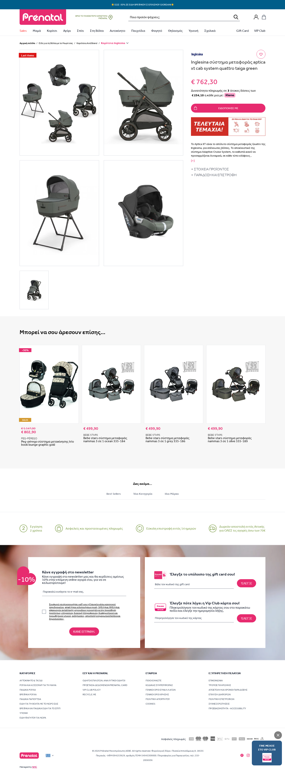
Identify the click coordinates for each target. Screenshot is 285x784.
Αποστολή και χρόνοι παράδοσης (228, 689)
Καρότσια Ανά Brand (87, 43)
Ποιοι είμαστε (154, 680)
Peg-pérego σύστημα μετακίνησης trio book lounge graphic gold (47, 443)
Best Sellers (113, 493)
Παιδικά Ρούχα (28, 689)
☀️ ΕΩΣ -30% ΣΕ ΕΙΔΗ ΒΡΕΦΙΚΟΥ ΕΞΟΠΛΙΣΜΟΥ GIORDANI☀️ (142, 4)
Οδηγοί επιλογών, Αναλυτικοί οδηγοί (104, 680)
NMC (34, 766)
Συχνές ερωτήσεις (219, 703)
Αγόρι (67, 31)
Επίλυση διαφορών (220, 694)
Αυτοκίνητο (117, 31)
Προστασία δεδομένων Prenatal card (105, 685)
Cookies (150, 703)
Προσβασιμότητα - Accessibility (227, 708)
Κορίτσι (52, 31)
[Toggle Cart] (264, 17)
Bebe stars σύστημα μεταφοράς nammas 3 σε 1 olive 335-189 (230, 439)
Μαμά (37, 31)
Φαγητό (156, 31)
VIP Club (259, 31)
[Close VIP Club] (278, 735)
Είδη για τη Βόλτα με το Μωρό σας (56, 43)
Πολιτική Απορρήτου (158, 699)
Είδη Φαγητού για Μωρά (33, 717)
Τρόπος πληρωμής (220, 685)
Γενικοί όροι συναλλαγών (160, 689)
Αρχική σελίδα (27, 43)
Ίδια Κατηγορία (142, 493)
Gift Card (242, 31)
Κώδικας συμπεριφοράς (159, 685)
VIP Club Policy (92, 689)
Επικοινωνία (216, 680)
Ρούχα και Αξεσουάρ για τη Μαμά (38, 685)
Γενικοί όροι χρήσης (157, 694)
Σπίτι (80, 31)
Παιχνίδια (138, 31)
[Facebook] (242, 755)
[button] (59, 103)
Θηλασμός (175, 31)
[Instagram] (248, 755)
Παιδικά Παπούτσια (30, 699)
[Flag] (50, 755)
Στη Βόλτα (97, 31)
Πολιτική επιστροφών (221, 699)
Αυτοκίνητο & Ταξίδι (31, 680)
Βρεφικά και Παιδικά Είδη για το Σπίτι (40, 708)
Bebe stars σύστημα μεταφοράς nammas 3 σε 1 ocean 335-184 (105, 439)
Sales (23, 31)
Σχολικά (210, 31)
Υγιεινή (193, 31)
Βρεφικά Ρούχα (28, 694)
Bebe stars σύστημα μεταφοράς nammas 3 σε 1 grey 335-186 (167, 439)
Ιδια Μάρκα (172, 493)
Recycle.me (89, 694)
